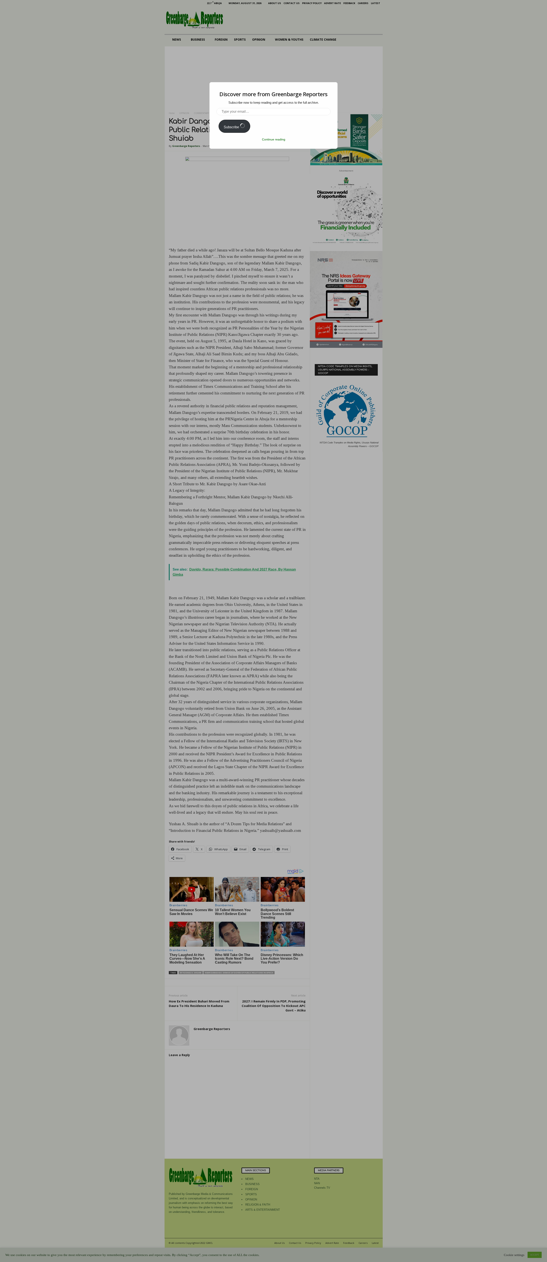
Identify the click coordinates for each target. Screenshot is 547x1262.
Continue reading (273, 139)
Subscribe (232, 127)
